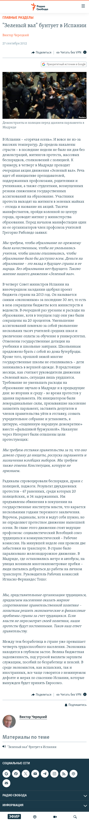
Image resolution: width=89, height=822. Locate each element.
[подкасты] (35, 817)
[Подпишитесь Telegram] (45, 774)
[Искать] (75, 817)
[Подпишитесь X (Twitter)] (26, 774)
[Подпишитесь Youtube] (35, 774)
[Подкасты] (73, 774)
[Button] (41, 52)
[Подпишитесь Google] (6, 774)
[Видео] (55, 817)
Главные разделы (18, 18)
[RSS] (64, 774)
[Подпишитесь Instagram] (54, 774)
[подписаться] (6, 783)
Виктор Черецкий (15, 35)
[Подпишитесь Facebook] (16, 774)
